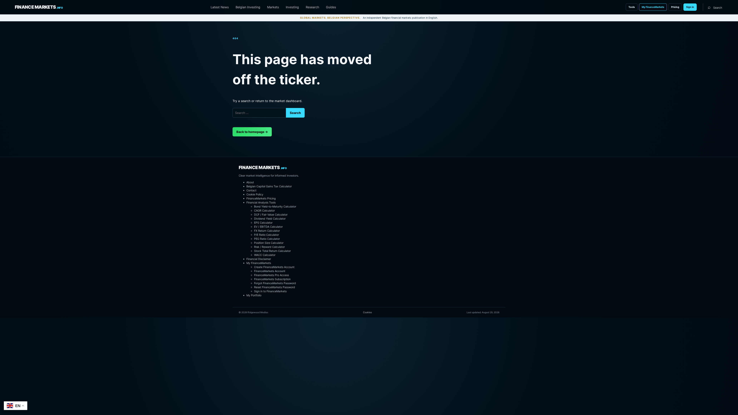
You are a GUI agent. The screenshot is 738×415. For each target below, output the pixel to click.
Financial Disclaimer (258, 259)
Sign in (690, 7)
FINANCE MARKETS (39, 7)
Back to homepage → (252, 132)
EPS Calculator (263, 222)
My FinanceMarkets (653, 7)
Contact (251, 190)
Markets (273, 7)
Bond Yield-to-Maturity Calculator (275, 206)
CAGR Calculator (264, 210)
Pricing (675, 7)
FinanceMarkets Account (269, 271)
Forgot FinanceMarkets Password (275, 283)
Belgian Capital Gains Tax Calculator (269, 186)
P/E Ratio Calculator (266, 234)
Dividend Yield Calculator (270, 218)
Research (312, 7)
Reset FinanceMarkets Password (274, 287)
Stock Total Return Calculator (272, 250)
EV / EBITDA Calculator (268, 226)
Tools (631, 7)
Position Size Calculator (268, 242)
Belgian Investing (248, 7)
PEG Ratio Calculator (267, 238)
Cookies (367, 312)
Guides (331, 7)
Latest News (220, 7)
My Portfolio (253, 295)
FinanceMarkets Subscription (272, 279)
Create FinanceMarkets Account (274, 267)
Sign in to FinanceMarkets (270, 291)
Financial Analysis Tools (261, 202)
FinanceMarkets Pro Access (271, 275)
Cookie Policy (254, 194)
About (250, 182)
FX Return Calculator (267, 230)
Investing (292, 7)
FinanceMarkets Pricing (261, 198)
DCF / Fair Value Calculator (271, 214)
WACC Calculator (264, 254)
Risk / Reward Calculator (269, 246)
